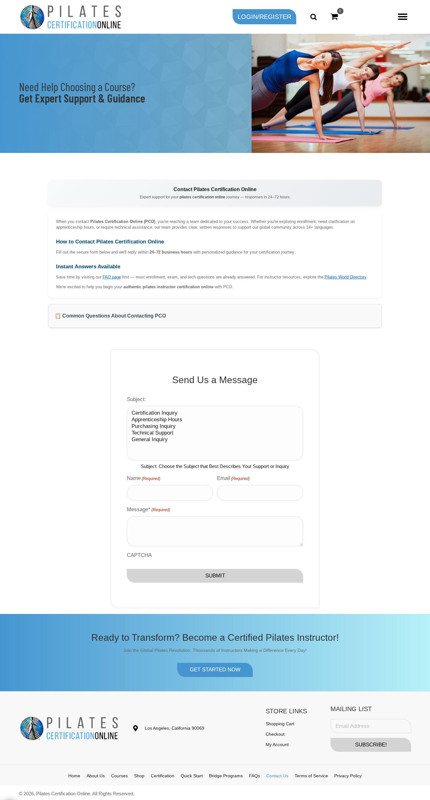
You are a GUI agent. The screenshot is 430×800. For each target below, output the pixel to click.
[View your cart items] (334, 17)
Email (233, 478)
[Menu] (402, 16)
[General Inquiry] (215, 439)
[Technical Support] (215, 433)
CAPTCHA (139, 555)
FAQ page (112, 277)
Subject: (136, 399)
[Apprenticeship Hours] (215, 420)
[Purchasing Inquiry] (215, 426)
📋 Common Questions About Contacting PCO (110, 315)
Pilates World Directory (345, 277)
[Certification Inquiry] (215, 413)
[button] (264, 16)
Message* (148, 509)
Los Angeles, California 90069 (174, 728)
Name (143, 478)
